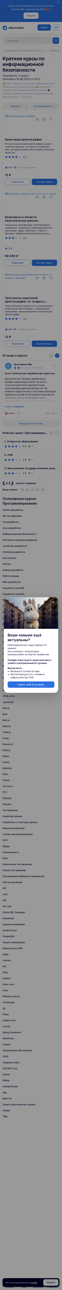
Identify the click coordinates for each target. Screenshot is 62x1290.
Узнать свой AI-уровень (31, 684)
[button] (53, 602)
